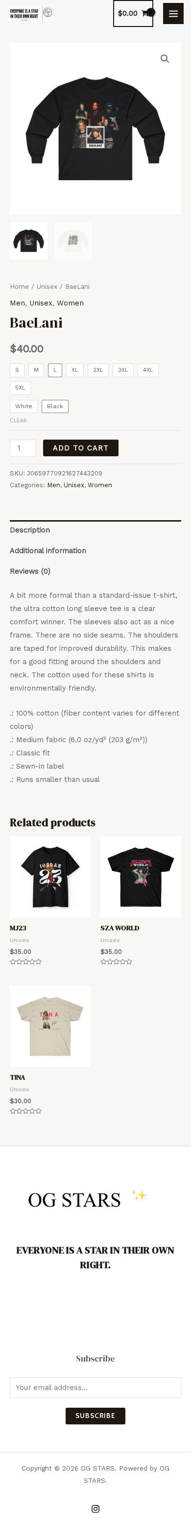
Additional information (48, 550)
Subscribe (95, 1415)
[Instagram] (95, 1508)
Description (30, 530)
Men (17, 303)
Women (70, 303)
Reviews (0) (30, 571)
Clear (18, 420)
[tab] (95, 530)
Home (19, 286)
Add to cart (81, 448)
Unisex (47, 286)
